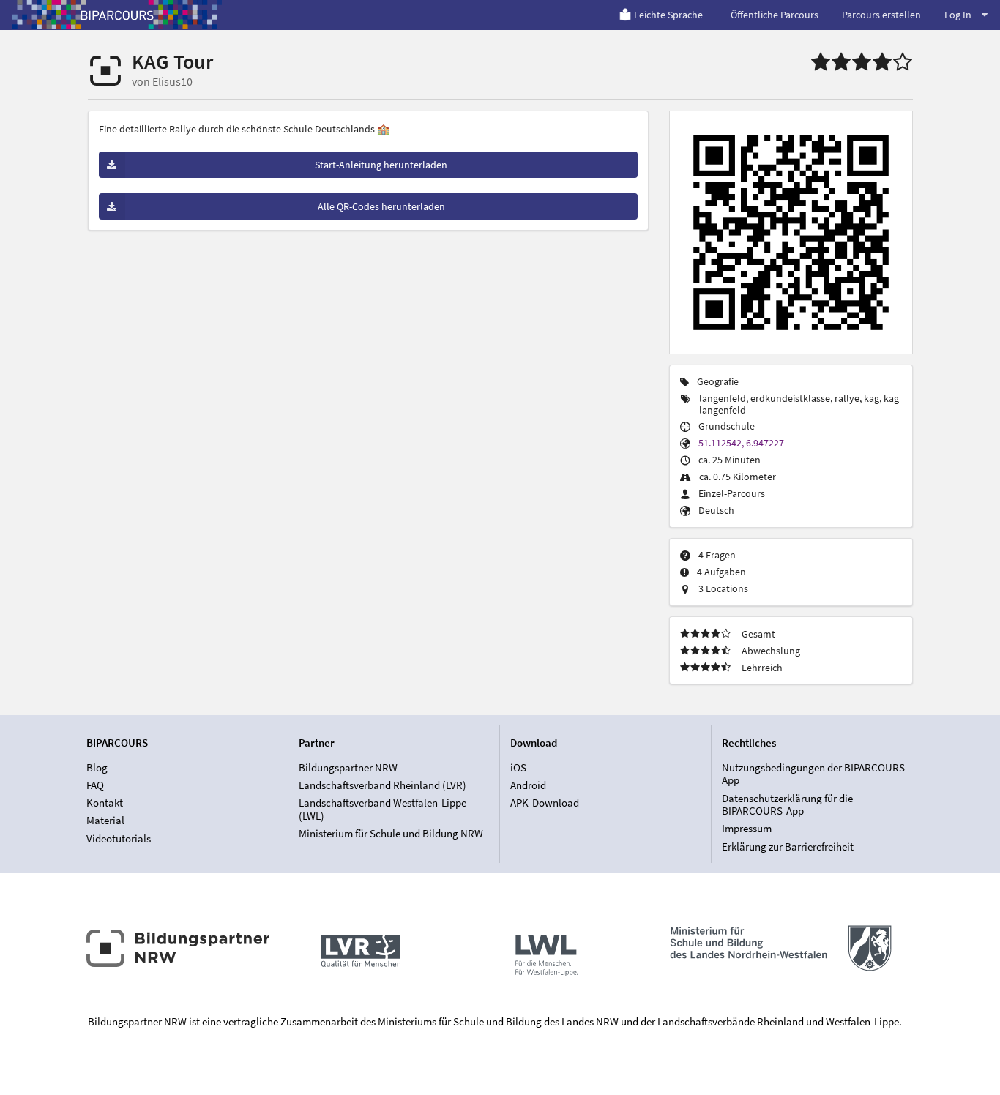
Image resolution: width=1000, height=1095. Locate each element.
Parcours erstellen (881, 14)
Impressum (747, 828)
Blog (97, 767)
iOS (518, 767)
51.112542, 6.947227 (741, 442)
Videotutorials (118, 838)
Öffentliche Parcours (774, 14)
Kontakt (104, 803)
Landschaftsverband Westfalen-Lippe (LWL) (382, 809)
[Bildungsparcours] (117, 14)
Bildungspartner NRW (348, 767)
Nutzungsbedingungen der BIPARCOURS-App (815, 774)
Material (105, 820)
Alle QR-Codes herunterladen (381, 206)
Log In (957, 14)
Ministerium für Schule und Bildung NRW (391, 833)
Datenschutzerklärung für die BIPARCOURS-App (787, 804)
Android (528, 785)
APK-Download (544, 803)
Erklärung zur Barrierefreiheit (788, 846)
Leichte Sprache (668, 14)
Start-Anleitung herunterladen (381, 164)
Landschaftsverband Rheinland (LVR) (382, 785)
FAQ (95, 785)
